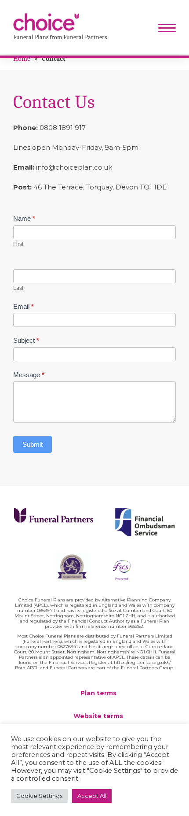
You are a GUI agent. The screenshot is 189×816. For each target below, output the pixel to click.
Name (24, 218)
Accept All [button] (91, 795)
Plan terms (98, 693)
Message (28, 374)
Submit (32, 444)
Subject (26, 340)
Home (21, 59)
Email (23, 306)
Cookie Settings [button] (39, 795)
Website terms (98, 716)
